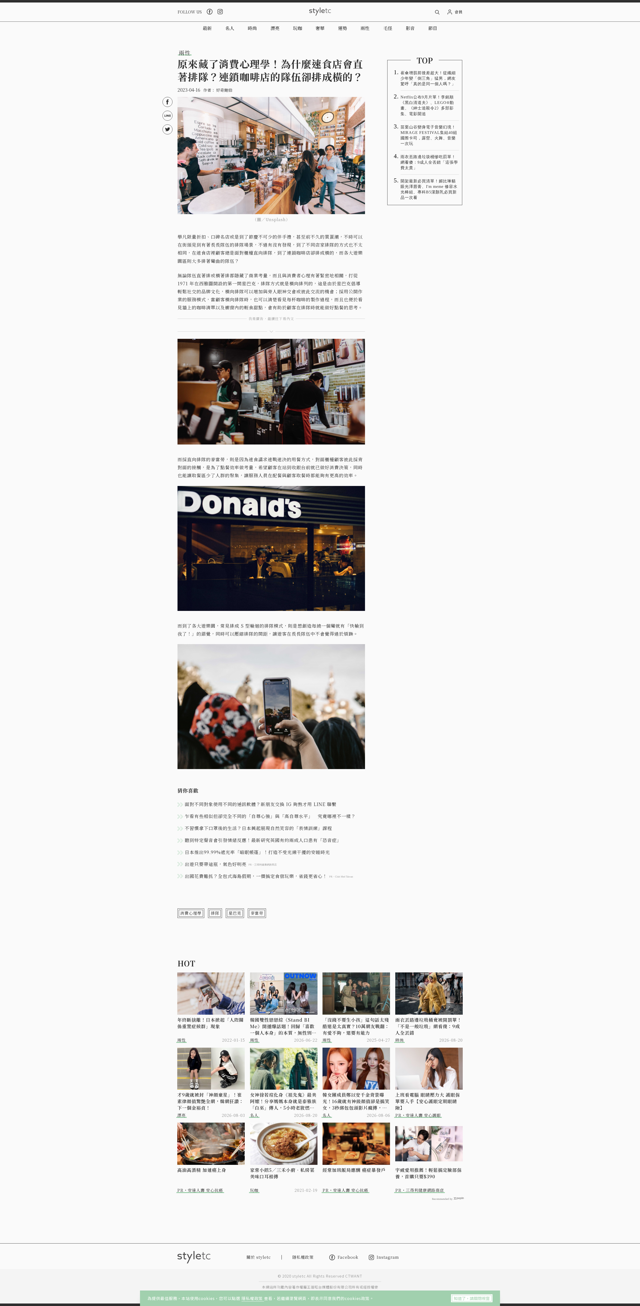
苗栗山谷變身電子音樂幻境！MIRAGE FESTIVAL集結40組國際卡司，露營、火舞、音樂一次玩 (428, 135)
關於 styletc (258, 1257)
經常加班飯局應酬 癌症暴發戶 (354, 1170)
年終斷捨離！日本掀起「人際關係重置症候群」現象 (210, 1022)
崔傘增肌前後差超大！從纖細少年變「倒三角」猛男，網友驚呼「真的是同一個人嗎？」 (428, 78)
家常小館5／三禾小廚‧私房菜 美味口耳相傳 (284, 1173)
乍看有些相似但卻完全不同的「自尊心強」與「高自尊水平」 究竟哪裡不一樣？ (270, 816)
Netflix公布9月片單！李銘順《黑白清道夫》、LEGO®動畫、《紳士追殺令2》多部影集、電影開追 (427, 105)
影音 (410, 28)
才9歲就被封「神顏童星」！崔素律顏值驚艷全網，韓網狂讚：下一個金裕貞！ (210, 1101)
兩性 (365, 28)
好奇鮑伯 (224, 90)
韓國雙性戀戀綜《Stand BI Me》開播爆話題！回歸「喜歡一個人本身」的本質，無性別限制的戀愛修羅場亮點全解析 (283, 1026)
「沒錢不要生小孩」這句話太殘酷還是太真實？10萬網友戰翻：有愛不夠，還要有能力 (356, 1026)
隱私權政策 (253, 1298)
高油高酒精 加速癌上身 (201, 1170)
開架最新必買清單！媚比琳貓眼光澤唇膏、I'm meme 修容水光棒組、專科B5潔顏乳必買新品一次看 (429, 189)
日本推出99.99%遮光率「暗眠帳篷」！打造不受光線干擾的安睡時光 (257, 852)
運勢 (342, 28)
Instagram (387, 1257)
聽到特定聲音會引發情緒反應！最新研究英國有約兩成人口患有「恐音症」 (263, 840)
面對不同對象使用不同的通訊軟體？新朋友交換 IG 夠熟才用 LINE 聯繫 (260, 804)
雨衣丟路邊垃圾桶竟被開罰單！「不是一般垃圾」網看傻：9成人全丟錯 (428, 1026)
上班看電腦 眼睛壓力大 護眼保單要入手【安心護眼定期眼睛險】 (427, 1101)
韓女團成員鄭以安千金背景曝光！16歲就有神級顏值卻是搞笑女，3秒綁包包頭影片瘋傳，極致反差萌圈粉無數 (356, 1101)
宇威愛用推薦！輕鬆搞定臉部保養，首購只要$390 (428, 1173)
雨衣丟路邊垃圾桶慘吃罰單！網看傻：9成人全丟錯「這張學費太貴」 (429, 162)
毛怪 (387, 28)
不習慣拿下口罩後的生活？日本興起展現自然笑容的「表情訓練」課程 (258, 828)
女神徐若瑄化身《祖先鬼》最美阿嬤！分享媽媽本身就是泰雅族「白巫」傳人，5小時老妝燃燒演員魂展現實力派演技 (283, 1101)
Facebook (348, 1257)
